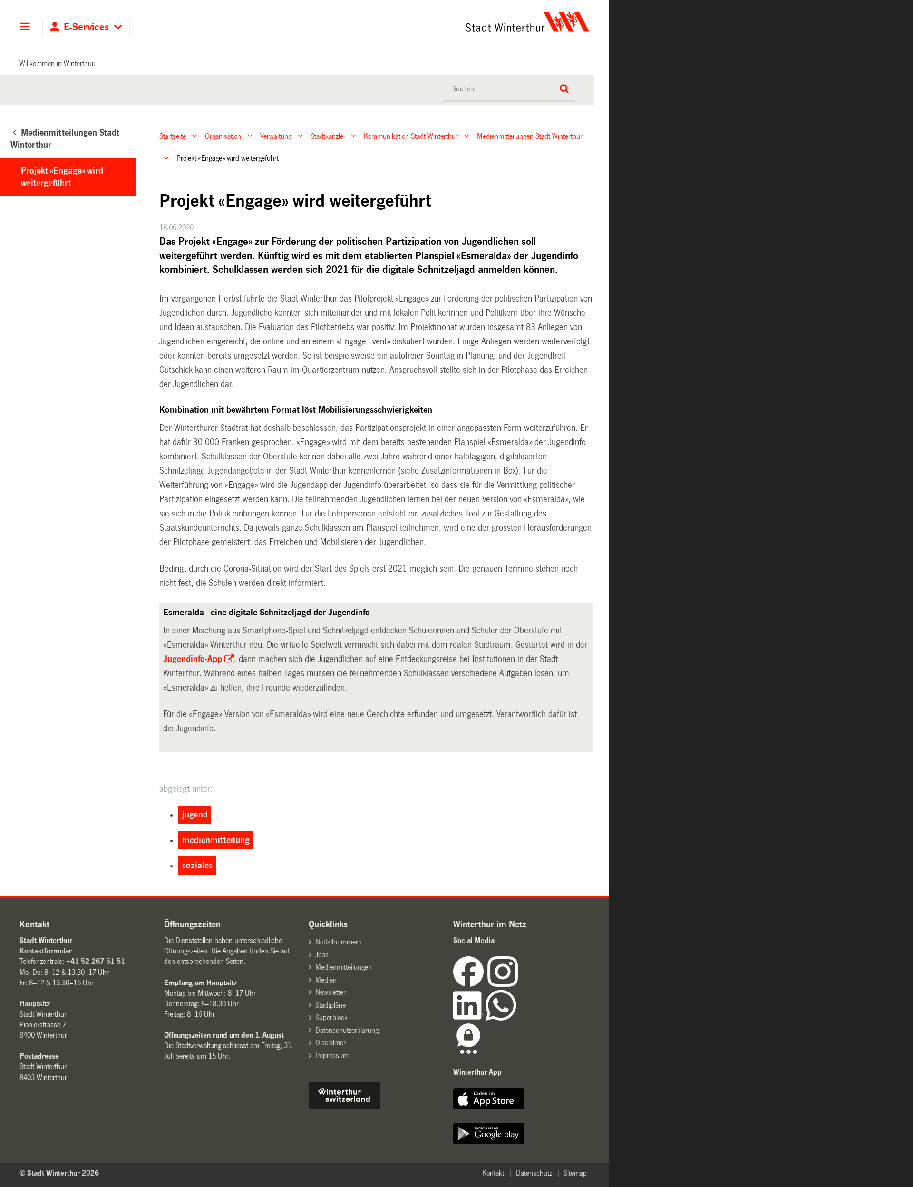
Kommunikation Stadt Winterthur (411, 136)
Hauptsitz (34, 1004)
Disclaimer (330, 1043)
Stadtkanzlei (328, 136)
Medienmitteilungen (343, 967)
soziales (197, 865)
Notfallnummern (338, 942)
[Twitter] (519, 984)
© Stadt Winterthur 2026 (59, 1173)
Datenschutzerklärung (347, 1030)
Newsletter (330, 992)
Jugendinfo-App (192, 659)
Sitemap (575, 1173)
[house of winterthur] (344, 1107)
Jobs (322, 955)
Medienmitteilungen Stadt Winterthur (530, 136)
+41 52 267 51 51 (95, 961)
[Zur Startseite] (438, 22)
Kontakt (493, 1173)
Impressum (332, 1055)
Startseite (172, 136)
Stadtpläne (330, 1005)
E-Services (86, 27)
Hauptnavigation (24, 27)
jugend (195, 814)
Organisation (223, 136)
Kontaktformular (45, 951)
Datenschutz (534, 1173)
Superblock (331, 1017)
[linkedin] (469, 1018)
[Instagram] (502, 984)
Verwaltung (275, 136)
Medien (326, 980)
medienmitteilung (216, 840)
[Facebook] (470, 984)
